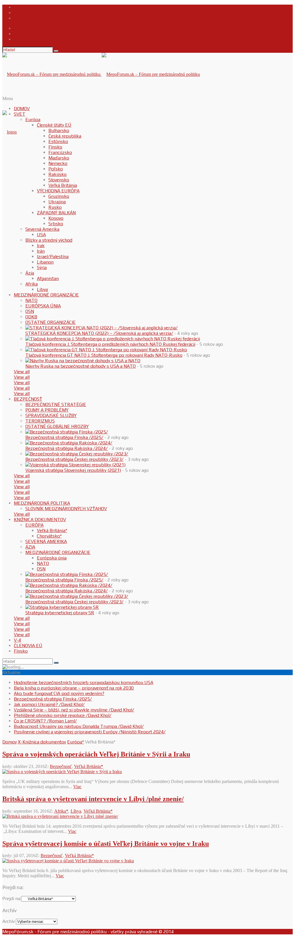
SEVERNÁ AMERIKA (46, 541)
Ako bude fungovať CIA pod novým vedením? (59, 693)
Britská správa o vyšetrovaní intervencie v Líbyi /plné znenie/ (93, 799)
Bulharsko (58, 130)
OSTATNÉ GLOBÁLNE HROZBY (57, 426)
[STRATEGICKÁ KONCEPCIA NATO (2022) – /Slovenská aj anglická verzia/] (101, 327)
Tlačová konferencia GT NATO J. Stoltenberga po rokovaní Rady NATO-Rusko (103, 355)
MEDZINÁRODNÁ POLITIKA (42, 503)
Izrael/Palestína (53, 256)
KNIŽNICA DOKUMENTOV (40, 519)
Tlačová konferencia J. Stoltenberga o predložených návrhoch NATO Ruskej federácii (110, 344)
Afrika (31, 284)
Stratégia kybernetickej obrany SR (59, 612)
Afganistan (48, 278)
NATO (31, 300)
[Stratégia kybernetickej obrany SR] (62, 607)
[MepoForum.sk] (9, 131)
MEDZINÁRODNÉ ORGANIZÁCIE (46, 295)
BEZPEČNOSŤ (28, 399)
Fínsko (55, 147)
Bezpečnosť (61, 766)
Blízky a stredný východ (48, 240)
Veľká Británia (62, 185)
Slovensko (58, 180)
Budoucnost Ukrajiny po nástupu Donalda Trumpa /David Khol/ (79, 726)
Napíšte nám (27, 13)
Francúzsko (60, 152)
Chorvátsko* (49, 536)
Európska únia (52, 558)
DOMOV (22, 108)
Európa (32, 119)
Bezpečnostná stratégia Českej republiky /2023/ (74, 459)
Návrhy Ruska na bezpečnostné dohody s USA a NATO (80, 366)
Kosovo (55, 218)
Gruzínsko (58, 196)
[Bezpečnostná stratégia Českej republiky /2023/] (76, 454)
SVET (19, 114)
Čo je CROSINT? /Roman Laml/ (45, 721)
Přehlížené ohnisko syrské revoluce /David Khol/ (62, 715)
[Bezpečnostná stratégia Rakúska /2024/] (68, 443)
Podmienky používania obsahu (45, 18)
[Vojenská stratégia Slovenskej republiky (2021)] (75, 464)
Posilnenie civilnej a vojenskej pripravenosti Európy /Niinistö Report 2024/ (90, 732)
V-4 (17, 640)
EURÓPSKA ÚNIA (43, 306)
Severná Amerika (42, 229)
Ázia (29, 273)
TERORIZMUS (40, 421)
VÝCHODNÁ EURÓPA (58, 191)
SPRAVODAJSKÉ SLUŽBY (51, 415)
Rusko (55, 207)
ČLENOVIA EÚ (28, 645)
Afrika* (61, 811)
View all (22, 371)
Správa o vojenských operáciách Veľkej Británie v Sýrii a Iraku (96, 754)
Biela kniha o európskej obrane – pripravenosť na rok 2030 (74, 688)
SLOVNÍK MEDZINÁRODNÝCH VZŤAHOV (66, 508)
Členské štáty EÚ (54, 125)
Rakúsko (57, 174)
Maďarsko (58, 158)
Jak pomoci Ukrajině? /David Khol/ (49, 704)
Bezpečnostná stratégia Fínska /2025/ (64, 437)
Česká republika (64, 136)
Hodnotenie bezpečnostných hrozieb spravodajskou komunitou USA (83, 682)
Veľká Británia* (52, 530)
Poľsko (55, 169)
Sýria (42, 267)
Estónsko (58, 141)
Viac (77, 786)
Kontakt (22, 7)
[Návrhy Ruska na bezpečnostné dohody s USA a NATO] (82, 360)
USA (41, 234)
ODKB (31, 317)
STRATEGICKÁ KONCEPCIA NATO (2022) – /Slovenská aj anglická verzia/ (99, 333)
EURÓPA (34, 525)
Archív (8, 921)
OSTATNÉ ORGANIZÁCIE (50, 322)
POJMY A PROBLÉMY (47, 410)
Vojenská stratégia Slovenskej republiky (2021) (73, 470)
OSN (29, 311)
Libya (42, 289)
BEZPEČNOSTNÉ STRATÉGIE (55, 404)
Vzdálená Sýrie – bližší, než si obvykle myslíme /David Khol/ (74, 710)
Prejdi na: (11, 898)
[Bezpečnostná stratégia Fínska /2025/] (66, 432)
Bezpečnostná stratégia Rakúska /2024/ (66, 448)
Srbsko (55, 223)
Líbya (76, 811)
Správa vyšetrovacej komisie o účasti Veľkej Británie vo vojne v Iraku (105, 843)
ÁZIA (30, 547)
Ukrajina (57, 201)
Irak (41, 245)
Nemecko (57, 163)
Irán (41, 251)
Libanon (45, 262)
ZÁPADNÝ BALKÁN (56, 212)
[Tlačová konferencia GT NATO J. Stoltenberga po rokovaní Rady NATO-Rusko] (106, 349)
